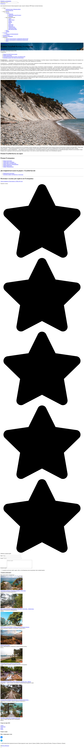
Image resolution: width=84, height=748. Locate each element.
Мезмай (10, 22)
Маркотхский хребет (5, 645)
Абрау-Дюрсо (11, 19)
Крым (7, 30)
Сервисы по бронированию (12, 34)
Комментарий (4, 567)
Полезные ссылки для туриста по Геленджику (13, 57)
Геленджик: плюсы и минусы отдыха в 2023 (10, 663)
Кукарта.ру (3, 3)
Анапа (9, 18)
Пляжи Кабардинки (7, 165)
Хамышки (10, 16)
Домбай (7, 31)
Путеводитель (6, 35)
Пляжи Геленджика (7, 55)
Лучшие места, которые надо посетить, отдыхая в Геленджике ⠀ (15, 699)
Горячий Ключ (11, 26)
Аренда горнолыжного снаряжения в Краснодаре (17, 39)
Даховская (10, 14)
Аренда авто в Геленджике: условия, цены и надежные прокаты (15, 627)
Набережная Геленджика (8, 173)
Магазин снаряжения (8, 36)
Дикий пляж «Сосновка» (8, 162)
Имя (2, 555)
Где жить (5, 32)
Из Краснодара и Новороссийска (13, 9)
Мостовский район (12, 29)
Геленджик (10, 24)
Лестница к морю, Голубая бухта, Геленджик (13, 174)
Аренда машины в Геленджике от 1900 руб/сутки (12, 181)
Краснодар (10, 25)
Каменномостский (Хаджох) (14, 15)
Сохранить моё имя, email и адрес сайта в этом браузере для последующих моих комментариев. (23, 570)
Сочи (9, 23)
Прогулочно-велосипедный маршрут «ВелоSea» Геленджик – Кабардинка (17, 608)
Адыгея (7, 12)
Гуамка (10, 21)
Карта (7, 41)
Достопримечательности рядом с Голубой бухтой (14, 56)
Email (2, 558)
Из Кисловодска (9, 10)
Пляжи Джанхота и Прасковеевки (10, 164)
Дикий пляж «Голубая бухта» (9, 163)
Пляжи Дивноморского (8, 166)
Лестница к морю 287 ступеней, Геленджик (10, 718)
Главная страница (4, 43)
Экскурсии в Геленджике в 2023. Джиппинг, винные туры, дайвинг (16, 681)
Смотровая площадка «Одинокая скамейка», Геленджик (13, 590)
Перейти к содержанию (6, 1)
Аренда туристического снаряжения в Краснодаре (17, 38)
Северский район (12, 28)
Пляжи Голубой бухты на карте (10, 54)
